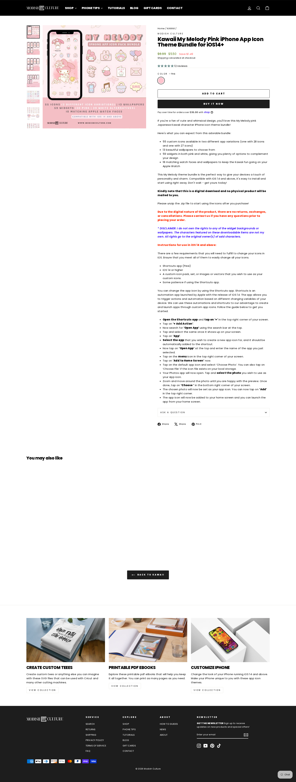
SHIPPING (91, 734)
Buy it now (214, 104)
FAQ (88, 751)
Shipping (163, 57)
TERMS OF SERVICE (96, 745)
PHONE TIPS (91, 8)
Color (166, 73)
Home (161, 28)
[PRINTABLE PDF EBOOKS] (148, 640)
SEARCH (90, 723)
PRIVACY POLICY (95, 740)
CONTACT (175, 8)
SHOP (69, 8)
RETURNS (91, 729)
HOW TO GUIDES (169, 723)
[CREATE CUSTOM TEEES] (65, 640)
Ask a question (172, 412)
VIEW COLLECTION (42, 690)
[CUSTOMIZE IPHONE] (230, 640)
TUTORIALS (116, 8)
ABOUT (164, 734)
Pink (161, 80)
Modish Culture (170, 33)
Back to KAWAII (150, 574)
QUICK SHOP (55, 522)
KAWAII (171, 28)
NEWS (163, 729)
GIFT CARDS (153, 8)
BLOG (134, 8)
